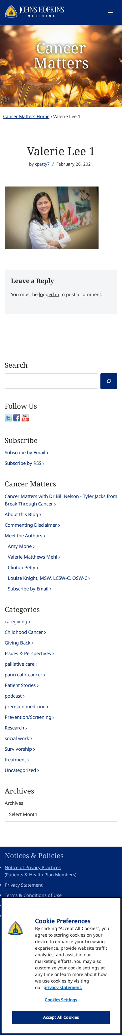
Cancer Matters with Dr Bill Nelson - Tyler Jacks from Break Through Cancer (61, 500)
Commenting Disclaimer (31, 525)
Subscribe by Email (25, 452)
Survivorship (18, 749)
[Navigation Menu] (110, 12)
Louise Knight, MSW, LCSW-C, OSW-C (47, 578)
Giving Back (17, 642)
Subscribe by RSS (23, 463)
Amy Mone (20, 546)
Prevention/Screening (28, 717)
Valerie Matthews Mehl (32, 557)
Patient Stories (20, 685)
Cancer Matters (61, 55)
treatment (15, 759)
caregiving (16, 621)
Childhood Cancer (24, 632)
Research (14, 727)
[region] (61, 965)
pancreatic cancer (23, 674)
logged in (49, 294)
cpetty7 (42, 164)
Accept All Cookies (61, 1017)
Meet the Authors (23, 535)
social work (17, 738)
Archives (14, 803)
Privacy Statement (24, 885)
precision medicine (25, 706)
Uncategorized (20, 770)
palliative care (19, 664)
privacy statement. (62, 987)
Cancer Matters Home (26, 116)
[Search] (108, 381)
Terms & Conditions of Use (33, 895)
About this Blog (21, 514)
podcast (13, 696)
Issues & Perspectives (28, 653)
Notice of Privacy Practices (33, 867)
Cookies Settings (61, 1000)
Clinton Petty (21, 567)
